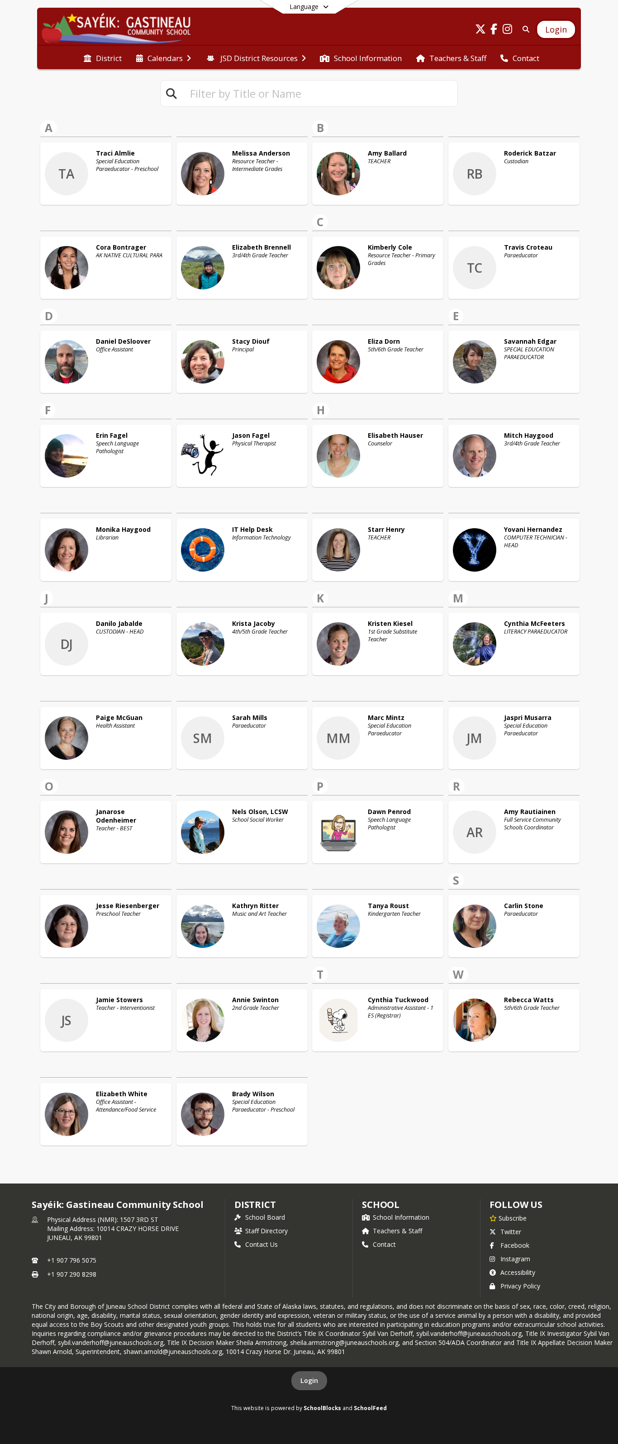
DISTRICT (255, 1204)
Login (309, 1380)
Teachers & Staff (397, 1230)
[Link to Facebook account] (494, 30)
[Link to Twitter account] (480, 30)
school (380, 1204)
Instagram (515, 1259)
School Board (265, 1217)
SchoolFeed (370, 1407)
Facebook (514, 1245)
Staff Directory (266, 1230)
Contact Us (261, 1244)
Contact (384, 1244)
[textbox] (320, 93)
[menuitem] (102, 57)
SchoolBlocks (322, 1407)
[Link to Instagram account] (507, 30)
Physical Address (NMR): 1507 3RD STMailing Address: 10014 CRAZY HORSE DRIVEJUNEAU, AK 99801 (113, 1228)
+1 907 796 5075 (71, 1260)
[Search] (524, 29)
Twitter (510, 1231)
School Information (401, 1217)
